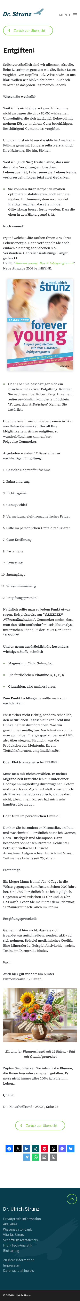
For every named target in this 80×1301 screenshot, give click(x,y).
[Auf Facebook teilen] (9, 1148)
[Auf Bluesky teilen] (70, 1148)
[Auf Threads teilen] (53, 1148)
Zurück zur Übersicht (29, 30)
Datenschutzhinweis (18, 1270)
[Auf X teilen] (18, 1148)
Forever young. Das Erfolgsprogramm (44, 263)
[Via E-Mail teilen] (44, 1157)
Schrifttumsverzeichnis (20, 1240)
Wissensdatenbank (17, 1229)
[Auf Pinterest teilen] (44, 1148)
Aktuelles (10, 1224)
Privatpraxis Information (22, 1218)
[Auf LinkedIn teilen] (26, 1148)
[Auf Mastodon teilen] (62, 1148)
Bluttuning (11, 1250)
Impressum (11, 1265)
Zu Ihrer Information (18, 1260)
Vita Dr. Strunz (14, 1234)
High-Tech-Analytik (17, 1245)
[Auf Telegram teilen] (26, 1157)
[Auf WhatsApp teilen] (35, 1157)
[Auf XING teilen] (35, 1148)
